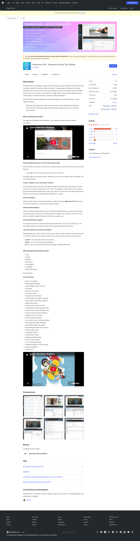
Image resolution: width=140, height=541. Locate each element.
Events (85, 519)
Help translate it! (81, 12)
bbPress (112, 522)
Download (113, 66)
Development (56, 74)
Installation (44, 74)
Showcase (35, 517)
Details (27, 74)
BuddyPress (113, 524)
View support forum (94, 157)
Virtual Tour (113, 109)
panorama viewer (105, 109)
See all (115, 143)
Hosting (8, 522)
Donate (86, 522)
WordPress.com (114, 517)
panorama (113, 106)
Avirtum (36, 67)
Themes (34, 519)
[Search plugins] (23, 18)
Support (114, 74)
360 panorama (106, 106)
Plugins (34, 522)
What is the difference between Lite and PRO (36, 482)
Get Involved (87, 517)
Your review (92, 143)
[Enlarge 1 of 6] (40, 397)
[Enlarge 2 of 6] (61, 397)
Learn (59, 517)
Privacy (8, 524)
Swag (86, 524)
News (7, 519)
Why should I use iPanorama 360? (33, 466)
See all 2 (115, 102)
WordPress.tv (62, 524)
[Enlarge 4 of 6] (40, 420)
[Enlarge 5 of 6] (61, 420)
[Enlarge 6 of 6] (82, 420)
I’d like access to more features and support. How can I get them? (43, 477)
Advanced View (93, 114)
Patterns (34, 524)
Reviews (35, 74)
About (8, 517)
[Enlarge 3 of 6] (82, 397)
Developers (61, 522)
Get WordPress (132, 2)
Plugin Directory (10, 8)
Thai (23, 532)
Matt (111, 519)
